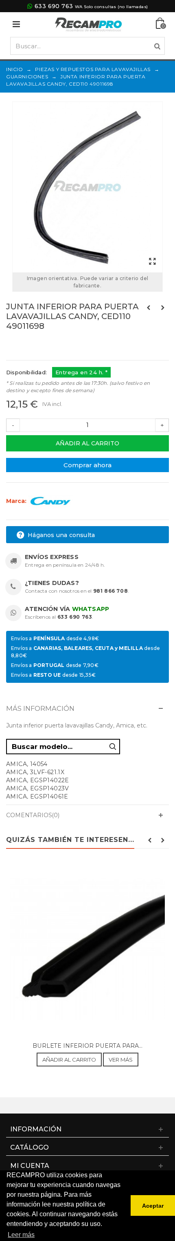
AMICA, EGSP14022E (37, 780)
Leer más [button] (21, 1234)
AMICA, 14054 (27, 764)
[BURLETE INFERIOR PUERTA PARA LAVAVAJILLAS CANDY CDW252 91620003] (87, 949)
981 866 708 (110, 591)
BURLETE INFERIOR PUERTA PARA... (87, 1045)
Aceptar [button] (153, 1205)
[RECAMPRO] (88, 24)
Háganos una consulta (60, 535)
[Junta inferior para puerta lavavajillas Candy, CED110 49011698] (87, 187)
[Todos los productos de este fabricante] (50, 500)
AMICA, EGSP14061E (37, 796)
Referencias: (24, 343)
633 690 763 (54, 6)
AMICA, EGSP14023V (37, 788)
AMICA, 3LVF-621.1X (35, 772)
